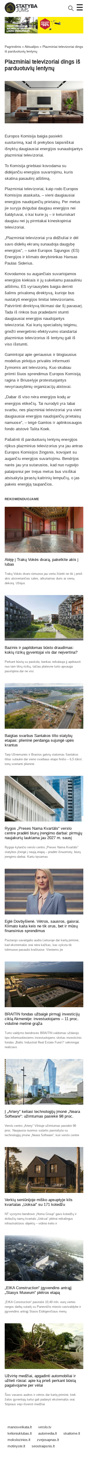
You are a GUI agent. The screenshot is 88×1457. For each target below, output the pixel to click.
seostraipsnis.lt (43, 1446)
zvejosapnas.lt (48, 1440)
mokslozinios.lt (19, 1440)
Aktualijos (32, 46)
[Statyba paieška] (71, 10)
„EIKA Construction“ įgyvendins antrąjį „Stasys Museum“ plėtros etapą (38, 1290)
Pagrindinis (13, 46)
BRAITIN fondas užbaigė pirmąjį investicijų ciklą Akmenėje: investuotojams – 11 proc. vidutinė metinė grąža (42, 1019)
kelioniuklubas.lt (20, 1433)
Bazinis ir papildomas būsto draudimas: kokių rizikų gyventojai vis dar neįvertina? (41, 650)
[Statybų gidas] (21, 12)
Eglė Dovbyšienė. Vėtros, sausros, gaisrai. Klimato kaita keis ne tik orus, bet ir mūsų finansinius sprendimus (42, 926)
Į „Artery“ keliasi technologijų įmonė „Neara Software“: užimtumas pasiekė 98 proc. (42, 1114)
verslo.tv (44, 1427)
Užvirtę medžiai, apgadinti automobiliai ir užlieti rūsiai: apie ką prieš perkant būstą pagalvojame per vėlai (40, 1381)
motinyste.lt (16, 1446)
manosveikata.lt (20, 1427)
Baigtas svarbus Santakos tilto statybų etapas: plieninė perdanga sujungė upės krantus (39, 740)
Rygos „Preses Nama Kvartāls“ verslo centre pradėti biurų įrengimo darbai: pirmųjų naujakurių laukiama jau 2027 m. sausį (43, 833)
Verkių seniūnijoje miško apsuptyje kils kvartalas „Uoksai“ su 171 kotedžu (39, 1202)
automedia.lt (47, 1433)
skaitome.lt (71, 1433)
